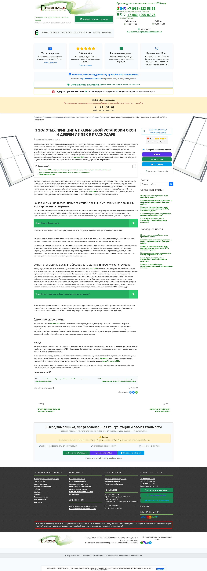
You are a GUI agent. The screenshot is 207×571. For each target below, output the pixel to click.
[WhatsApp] (136, 392)
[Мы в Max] (124, 8)
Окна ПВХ (92, 192)
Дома (79, 32)
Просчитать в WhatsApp (158, 490)
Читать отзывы (85, 65)
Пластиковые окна (77, 479)
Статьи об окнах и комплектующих (124, 381)
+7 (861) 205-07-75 (141, 15)
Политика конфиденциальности (83, 506)
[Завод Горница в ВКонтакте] (147, 542)
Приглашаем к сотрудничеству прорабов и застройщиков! (105, 74)
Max (158, 154)
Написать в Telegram (132, 453)
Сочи (50, 381)
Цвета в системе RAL (42, 486)
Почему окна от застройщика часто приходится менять (154, 196)
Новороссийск (68, 379)
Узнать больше (50, 62)
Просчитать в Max (157, 495)
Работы (96, 32)
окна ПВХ (93, 269)
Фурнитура (104, 358)
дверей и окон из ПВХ (111, 361)
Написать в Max (105, 453)
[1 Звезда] (34, 388)
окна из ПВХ (79, 157)
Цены (88, 32)
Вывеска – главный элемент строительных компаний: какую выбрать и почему (156, 266)
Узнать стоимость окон (95, 19)
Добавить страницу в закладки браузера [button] (158, 131)
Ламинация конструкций (115, 479)
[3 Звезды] (37, 388)
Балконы (67, 32)
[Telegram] (130, 392)
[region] (103, 568)
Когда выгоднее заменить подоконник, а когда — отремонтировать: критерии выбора (156, 202)
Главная (37, 117)
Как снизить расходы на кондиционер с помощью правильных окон (155, 214)
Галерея (37, 492)
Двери (56, 32)
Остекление (78, 379)
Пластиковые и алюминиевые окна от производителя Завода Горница (75, 117)
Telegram (158, 164)
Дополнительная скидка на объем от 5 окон (120, 85)
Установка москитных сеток (81, 492)
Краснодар (59, 379)
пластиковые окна (41, 381)
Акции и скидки (40, 484)
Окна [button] (46, 32)
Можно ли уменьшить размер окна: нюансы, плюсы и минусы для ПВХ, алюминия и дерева (154, 208)
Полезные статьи (41, 497)
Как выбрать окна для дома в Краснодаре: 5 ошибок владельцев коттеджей (153, 220)
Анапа (45, 379)
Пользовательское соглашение (82, 509)
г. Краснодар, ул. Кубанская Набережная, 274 (144, 32)
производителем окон (91, 79)
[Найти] (171, 184)
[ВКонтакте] (133, 392)
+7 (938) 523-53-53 (141, 8)
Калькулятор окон (112, 481)
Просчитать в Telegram (158, 501)
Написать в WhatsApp (77, 453)
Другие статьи (40, 499)
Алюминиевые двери (78, 484)
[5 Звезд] (39, 388)
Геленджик (51, 379)
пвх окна (85, 379)
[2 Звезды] (35, 388)
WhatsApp (158, 159)
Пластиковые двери (77, 481)
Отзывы (37, 494)
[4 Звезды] (38, 388)
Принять (160, 569)
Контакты (106, 32)
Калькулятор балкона (114, 484)
